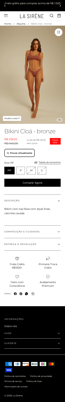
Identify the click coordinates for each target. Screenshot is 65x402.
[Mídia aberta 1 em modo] (58, 32)
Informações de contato (16, 386)
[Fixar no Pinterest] (21, 293)
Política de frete (34, 381)
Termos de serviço (13, 381)
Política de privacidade (41, 376)
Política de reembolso (15, 376)
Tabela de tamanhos (50, 162)
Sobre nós (10, 326)
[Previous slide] (5, 5)
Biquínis (21, 23)
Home (7, 23)
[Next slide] (60, 5)
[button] (6, 15)
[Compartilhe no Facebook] (15, 293)
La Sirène (18, 395)
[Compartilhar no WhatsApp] (26, 293)
